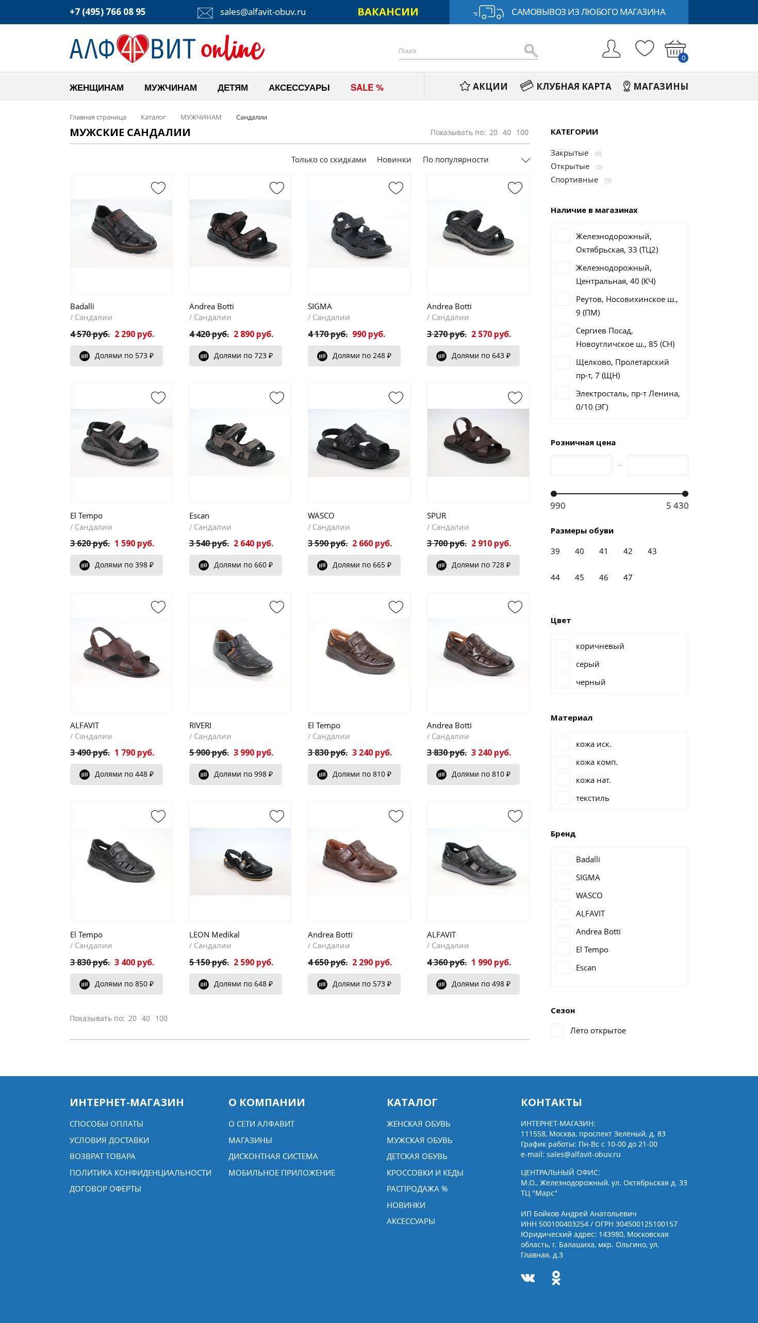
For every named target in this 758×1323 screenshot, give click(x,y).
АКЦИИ (490, 86)
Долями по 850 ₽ (124, 984)
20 (493, 132)
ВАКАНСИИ (388, 12)
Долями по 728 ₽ (481, 565)
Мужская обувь (420, 1140)
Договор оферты (105, 1188)
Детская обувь (417, 1156)
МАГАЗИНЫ (660, 86)
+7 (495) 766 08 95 (108, 12)
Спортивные (574, 179)
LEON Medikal (214, 934)
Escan (199, 515)
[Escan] (240, 443)
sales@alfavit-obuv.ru (262, 12)
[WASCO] (359, 443)
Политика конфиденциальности (140, 1172)
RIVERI (200, 725)
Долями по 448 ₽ (124, 774)
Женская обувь (419, 1123)
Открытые (570, 166)
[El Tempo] (121, 443)
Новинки (394, 159)
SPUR (436, 515)
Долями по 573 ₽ (124, 355)
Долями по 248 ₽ (362, 355)
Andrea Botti (211, 306)
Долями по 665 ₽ (362, 565)
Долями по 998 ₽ (243, 774)
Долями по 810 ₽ (362, 774)
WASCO (321, 515)
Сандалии (93, 317)
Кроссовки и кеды (425, 1172)
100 (522, 132)
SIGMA (320, 306)
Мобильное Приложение (281, 1172)
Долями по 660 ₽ (243, 565)
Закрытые (569, 152)
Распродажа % (417, 1188)
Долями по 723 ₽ (243, 355)
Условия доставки (109, 1140)
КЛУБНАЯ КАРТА (574, 86)
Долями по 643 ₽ (481, 355)
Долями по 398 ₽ (124, 565)
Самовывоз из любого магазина (588, 12)
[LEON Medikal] (240, 861)
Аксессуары (411, 1221)
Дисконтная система (273, 1156)
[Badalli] (121, 233)
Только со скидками (329, 159)
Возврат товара (103, 1156)
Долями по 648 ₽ (243, 984)
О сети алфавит (261, 1123)
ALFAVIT (84, 725)
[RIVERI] (240, 652)
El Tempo (86, 515)
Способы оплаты (106, 1123)
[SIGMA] (359, 233)
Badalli (82, 306)
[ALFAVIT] (121, 652)
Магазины (250, 1140)
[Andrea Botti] (240, 233)
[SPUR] (478, 443)
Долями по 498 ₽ (481, 984)
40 (507, 132)
